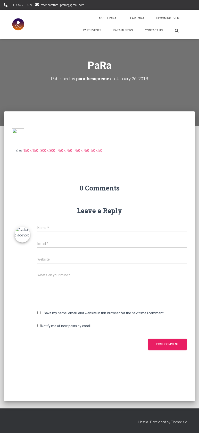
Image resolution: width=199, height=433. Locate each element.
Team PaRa (136, 18)
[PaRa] (18, 134)
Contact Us (154, 30)
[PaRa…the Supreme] (18, 24)
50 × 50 (96, 151)
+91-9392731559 (20, 5)
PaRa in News (123, 30)
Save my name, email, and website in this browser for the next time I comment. (104, 313)
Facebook (16, 421)
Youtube (24, 421)
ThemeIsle (179, 422)
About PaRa (107, 18)
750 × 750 (64, 151)
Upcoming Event (168, 18)
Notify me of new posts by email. (66, 326)
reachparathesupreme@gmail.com (62, 5)
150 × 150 (30, 151)
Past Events (92, 30)
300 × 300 (47, 151)
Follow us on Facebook (89, 5)
